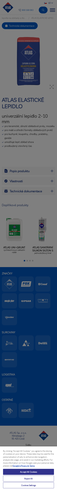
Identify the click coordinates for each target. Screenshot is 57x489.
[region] (28, 467)
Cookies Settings (28, 485)
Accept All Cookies (28, 472)
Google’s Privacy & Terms (24, 466)
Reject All (28, 478)
